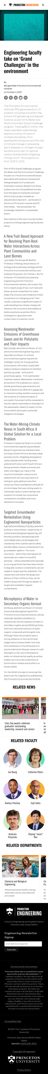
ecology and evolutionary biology (19, 267)
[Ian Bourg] (12, 761)
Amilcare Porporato (13, 274)
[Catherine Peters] (35, 761)
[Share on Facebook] (6, 98)
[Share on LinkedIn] (16, 98)
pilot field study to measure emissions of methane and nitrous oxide (22, 369)
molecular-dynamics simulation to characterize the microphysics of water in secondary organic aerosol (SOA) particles (23, 621)
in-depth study (15, 288)
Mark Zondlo (10, 348)
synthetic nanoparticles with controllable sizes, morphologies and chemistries (21, 540)
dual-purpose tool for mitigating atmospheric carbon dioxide (23, 457)
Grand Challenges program (28, 169)
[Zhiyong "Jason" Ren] (35, 825)
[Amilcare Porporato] (12, 825)
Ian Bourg (8, 608)
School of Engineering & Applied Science (24, 911)
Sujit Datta (9, 526)
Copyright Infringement (24, 1051)
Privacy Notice (24, 1070)
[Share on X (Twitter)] (11, 98)
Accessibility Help (12, 1021)
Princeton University (24, 1060)
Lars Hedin (9, 260)
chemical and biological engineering (21, 533)
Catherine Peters (23, 443)
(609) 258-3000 (29, 1043)
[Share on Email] (26, 98)
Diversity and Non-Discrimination (24, 967)
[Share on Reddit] (21, 98)
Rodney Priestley (26, 526)
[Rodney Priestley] (12, 792)
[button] (5, 4)
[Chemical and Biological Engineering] (20, 877)
